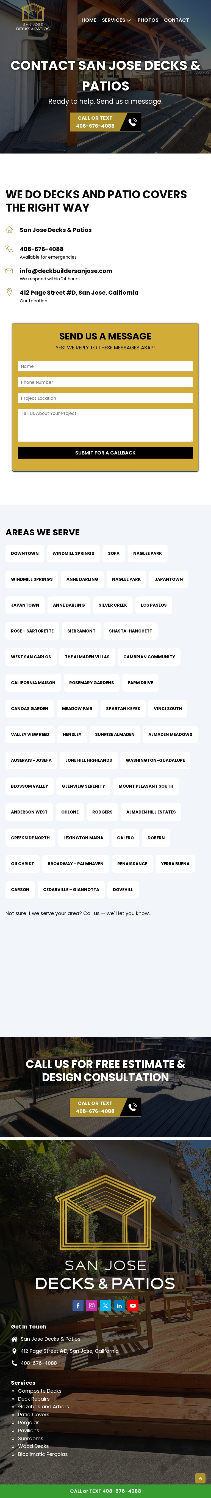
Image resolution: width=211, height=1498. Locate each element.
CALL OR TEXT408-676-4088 (95, 121)
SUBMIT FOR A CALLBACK (105, 452)
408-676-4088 (39, 1363)
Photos (148, 20)
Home (89, 20)
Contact (176, 20)
